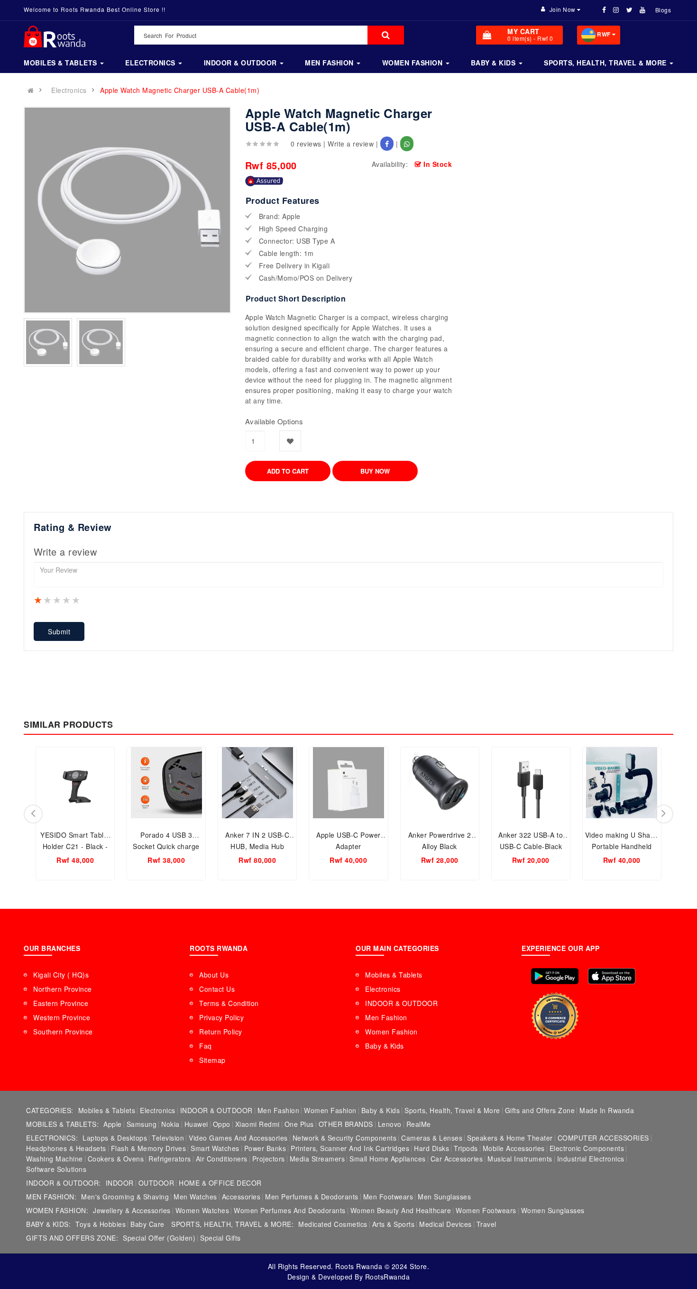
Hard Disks (431, 1148)
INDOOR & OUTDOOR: (63, 1183)
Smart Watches (215, 1148)
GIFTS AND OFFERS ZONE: (72, 1238)
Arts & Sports (393, 1224)
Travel (486, 1224)
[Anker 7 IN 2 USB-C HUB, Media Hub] (257, 782)
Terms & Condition (229, 1003)
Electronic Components (587, 1148)
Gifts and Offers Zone (540, 1110)
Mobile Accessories (514, 1148)
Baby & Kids (384, 1046)
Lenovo (390, 1124)
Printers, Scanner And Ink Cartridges (350, 1148)
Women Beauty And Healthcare (400, 1210)
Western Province (61, 1017)
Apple (112, 1124)
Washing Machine (54, 1158)
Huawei (196, 1124)
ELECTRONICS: (52, 1138)
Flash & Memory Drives (148, 1148)
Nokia (170, 1124)
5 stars (76, 599)
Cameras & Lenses (431, 1138)
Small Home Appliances (387, 1158)
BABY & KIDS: (48, 1224)
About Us (214, 974)
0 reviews (306, 143)
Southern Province (63, 1031)
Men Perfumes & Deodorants (311, 1196)
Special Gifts (220, 1238)
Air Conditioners (222, 1158)
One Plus (299, 1124)
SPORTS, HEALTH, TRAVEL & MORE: (232, 1224)
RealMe (418, 1124)
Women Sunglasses (553, 1210)
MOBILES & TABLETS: (62, 1124)
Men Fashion (386, 1017)
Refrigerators (169, 1158)
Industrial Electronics (590, 1158)
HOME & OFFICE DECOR (220, 1183)
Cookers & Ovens (116, 1158)
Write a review (351, 143)
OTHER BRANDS (346, 1124)
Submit (59, 631)
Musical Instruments (519, 1158)
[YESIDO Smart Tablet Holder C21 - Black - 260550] (75, 782)
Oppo (221, 1124)
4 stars (67, 599)
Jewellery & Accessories (132, 1210)
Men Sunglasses (444, 1196)
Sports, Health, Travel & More (452, 1110)
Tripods (466, 1148)
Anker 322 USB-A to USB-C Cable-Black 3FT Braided (530, 846)
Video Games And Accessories (238, 1138)
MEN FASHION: (51, 1196)
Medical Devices (445, 1224)
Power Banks (265, 1148)
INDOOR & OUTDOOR (401, 1003)
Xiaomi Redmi (257, 1124)
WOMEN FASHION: (57, 1210)
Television (168, 1138)
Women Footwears (486, 1210)
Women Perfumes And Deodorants (290, 1210)
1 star (38, 599)
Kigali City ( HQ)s (61, 974)
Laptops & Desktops (115, 1138)
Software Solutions (56, 1169)
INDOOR (120, 1183)
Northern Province (62, 989)
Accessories (241, 1196)
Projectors (268, 1158)
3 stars (57, 599)
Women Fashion (391, 1031)
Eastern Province (60, 1003)
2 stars (48, 599)
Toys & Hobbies (100, 1224)
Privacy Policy (221, 1017)
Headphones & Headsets (66, 1148)
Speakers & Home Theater (510, 1138)
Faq (205, 1046)
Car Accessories (457, 1158)
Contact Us (217, 989)
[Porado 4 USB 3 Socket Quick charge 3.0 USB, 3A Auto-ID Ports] (166, 782)
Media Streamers (317, 1158)
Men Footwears (388, 1196)
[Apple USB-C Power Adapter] (348, 782)
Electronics (69, 90)
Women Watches (202, 1210)
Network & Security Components (345, 1138)
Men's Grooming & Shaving (125, 1196)
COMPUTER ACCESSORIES (603, 1138)
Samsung (142, 1124)
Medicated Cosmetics (332, 1224)
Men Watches (195, 1196)
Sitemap (212, 1060)
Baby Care (147, 1224)
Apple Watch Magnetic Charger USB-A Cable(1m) (179, 90)
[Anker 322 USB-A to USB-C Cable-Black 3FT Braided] (531, 782)
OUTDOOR (156, 1183)
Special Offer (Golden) (159, 1238)
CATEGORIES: (49, 1110)
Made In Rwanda (606, 1110)
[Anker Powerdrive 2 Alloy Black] (440, 782)
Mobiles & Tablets (393, 974)
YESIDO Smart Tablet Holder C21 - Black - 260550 (75, 846)
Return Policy (220, 1031)
